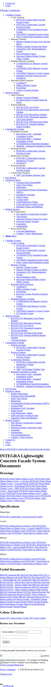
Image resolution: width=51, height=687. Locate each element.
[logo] (10, 10)
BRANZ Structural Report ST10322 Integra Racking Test (25, 592)
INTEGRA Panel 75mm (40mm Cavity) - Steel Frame (23, 499)
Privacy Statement (8, 669)
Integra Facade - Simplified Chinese (31, 599)
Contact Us (10, 3)
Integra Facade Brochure (34, 604)
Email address (9, 632)
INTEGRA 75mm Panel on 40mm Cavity (30, 533)
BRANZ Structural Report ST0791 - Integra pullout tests (25, 583)
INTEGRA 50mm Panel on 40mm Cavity (24, 529)
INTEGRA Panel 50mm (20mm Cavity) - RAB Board (25, 485)
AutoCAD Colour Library (11, 618)
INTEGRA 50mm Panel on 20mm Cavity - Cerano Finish (23, 527)
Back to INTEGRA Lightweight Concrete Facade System (25, 449)
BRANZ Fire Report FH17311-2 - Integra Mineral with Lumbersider (25, 578)
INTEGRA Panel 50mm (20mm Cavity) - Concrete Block (25, 482)
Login (8, 6)
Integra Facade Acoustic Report (13, 602)
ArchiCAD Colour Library (34, 618)
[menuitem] (28, 3)
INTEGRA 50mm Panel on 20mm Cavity (18, 526)
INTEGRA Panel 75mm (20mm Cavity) (23, 496)
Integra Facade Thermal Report (13, 606)
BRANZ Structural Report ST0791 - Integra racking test (24, 586)
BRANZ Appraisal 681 (10, 575)
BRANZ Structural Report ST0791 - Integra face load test (24, 581)
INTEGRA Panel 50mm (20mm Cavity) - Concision (25, 480)
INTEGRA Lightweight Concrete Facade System (21, 517)
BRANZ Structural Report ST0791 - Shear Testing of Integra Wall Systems (24, 588)
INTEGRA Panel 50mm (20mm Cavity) (17, 479)
